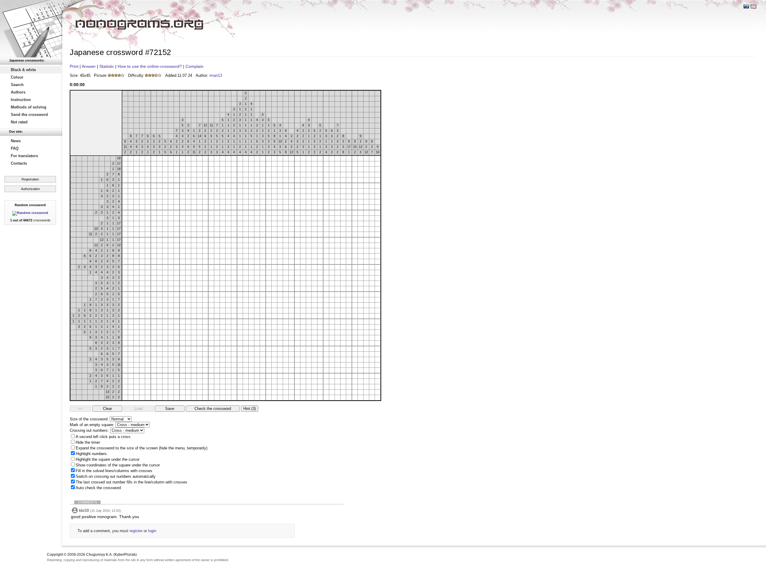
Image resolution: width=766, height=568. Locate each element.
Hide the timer (88, 442)
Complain (194, 66)
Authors (18, 92)
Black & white (23, 70)
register (136, 531)
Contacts (19, 163)
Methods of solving (28, 107)
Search (17, 84)
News (16, 141)
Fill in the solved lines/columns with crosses (114, 471)
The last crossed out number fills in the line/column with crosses (131, 482)
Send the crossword (29, 114)
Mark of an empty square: (92, 424)
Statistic (106, 66)
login (152, 531)
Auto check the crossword (98, 488)
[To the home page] (31, 28)
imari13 (215, 75)
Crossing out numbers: (89, 430)
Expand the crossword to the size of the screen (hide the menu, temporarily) (141, 448)
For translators (24, 156)
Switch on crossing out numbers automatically (116, 476)
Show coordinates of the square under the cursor (118, 465)
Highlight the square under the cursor (107, 459)
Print (74, 66)
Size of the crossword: (89, 419)
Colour (17, 77)
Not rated (19, 122)
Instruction (21, 99)
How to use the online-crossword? (150, 66)
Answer (89, 66)
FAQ (15, 148)
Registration (30, 179)
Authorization (30, 189)
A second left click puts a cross (103, 436)
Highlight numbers (91, 453)
